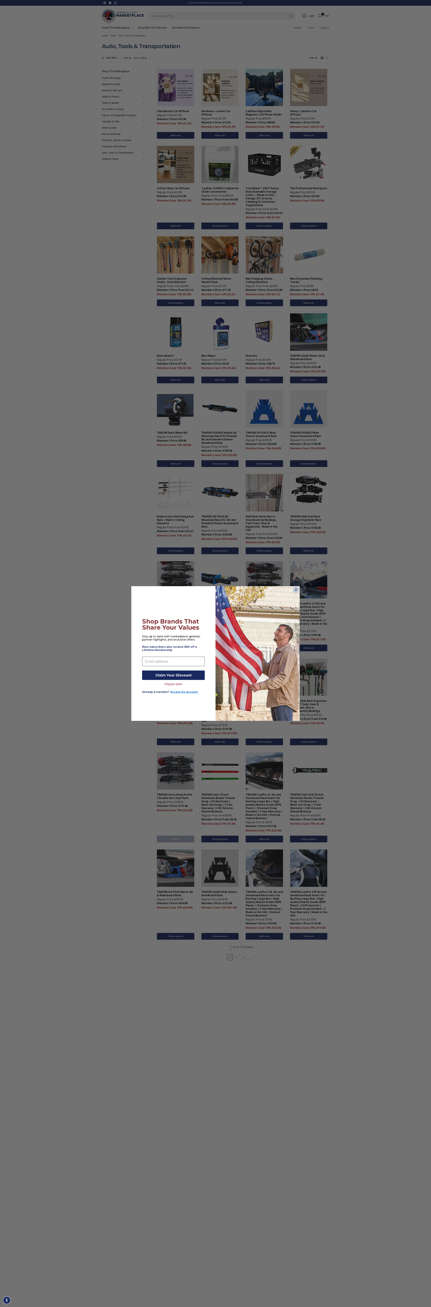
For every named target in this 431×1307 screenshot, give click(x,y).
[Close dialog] (296, 590)
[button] (7, 1300)
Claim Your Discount (173, 675)
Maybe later (173, 684)
